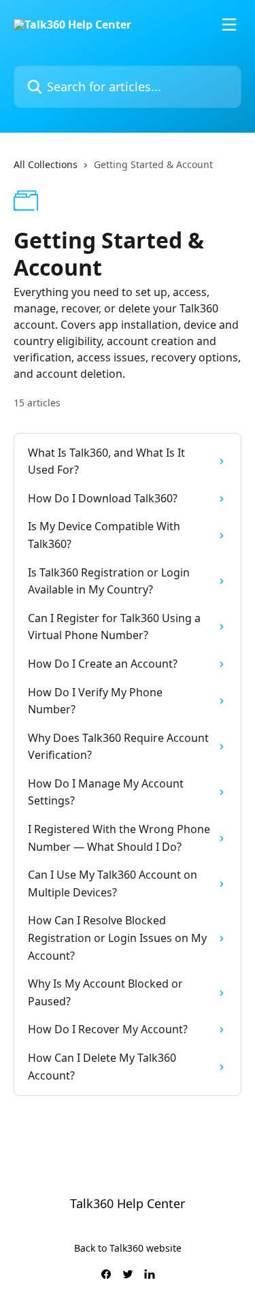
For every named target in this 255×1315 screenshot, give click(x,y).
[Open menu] (229, 24)
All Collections (46, 164)
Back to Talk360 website (128, 1247)
